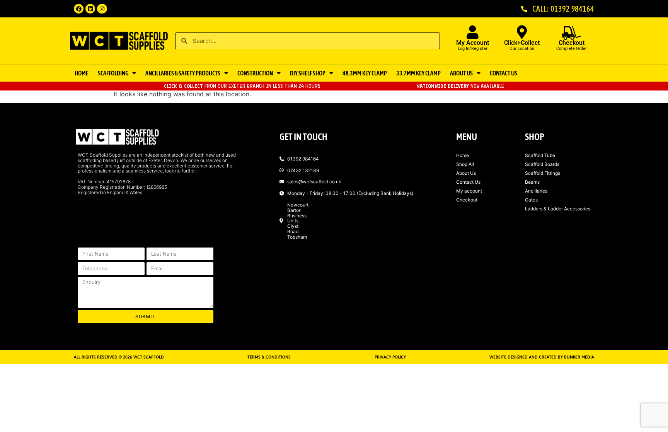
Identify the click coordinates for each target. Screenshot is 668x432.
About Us (461, 73)
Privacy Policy (390, 357)
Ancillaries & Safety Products (182, 73)
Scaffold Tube (540, 155)
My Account (472, 42)
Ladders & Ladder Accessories (557, 209)
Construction (255, 73)
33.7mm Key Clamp (418, 73)
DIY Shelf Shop (307, 73)
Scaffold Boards (542, 164)
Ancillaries (536, 191)
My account (469, 191)
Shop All (465, 164)
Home (82, 73)
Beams (532, 182)
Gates (531, 200)
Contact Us (503, 73)
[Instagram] (102, 9)
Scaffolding (113, 73)
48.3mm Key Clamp (365, 73)
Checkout (466, 200)
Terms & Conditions (269, 357)
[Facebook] (79, 9)
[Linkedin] (90, 9)
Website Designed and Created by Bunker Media (541, 357)
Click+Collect (522, 42)
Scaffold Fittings (542, 173)
